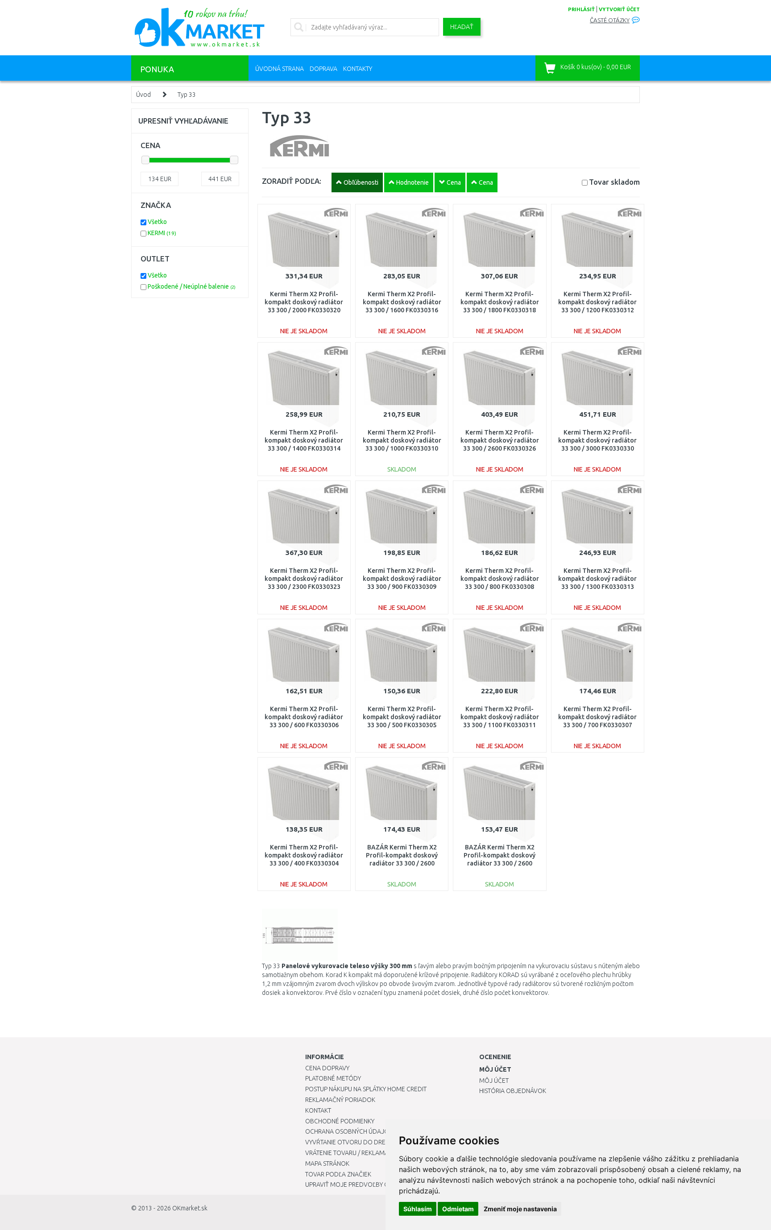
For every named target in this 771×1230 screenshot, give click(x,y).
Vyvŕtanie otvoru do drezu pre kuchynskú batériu (384, 1142)
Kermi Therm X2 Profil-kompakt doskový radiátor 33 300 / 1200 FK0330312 (597, 302)
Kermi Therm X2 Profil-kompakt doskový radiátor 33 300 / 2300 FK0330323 (304, 578)
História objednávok (512, 1090)
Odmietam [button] (458, 1209)
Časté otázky (610, 20)
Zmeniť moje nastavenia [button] (520, 1209)
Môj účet (494, 1080)
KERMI (162, 232)
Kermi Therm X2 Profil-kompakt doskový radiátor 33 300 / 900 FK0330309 (402, 578)
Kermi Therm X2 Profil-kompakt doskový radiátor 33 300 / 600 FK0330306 (304, 717)
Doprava (323, 68)
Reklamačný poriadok (340, 1099)
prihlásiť (581, 9)
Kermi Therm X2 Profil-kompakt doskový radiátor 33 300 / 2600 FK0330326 (499, 440)
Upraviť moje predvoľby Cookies (357, 1184)
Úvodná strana (279, 68)
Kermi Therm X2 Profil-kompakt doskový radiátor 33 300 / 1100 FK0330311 (499, 717)
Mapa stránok (327, 1163)
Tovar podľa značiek (338, 1174)
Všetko (157, 221)
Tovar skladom (614, 182)
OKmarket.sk (189, 1208)
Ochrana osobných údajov (349, 1131)
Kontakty (357, 68)
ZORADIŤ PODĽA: (291, 181)
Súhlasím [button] (417, 1209)
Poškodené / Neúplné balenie (192, 286)
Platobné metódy (333, 1078)
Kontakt (318, 1110)
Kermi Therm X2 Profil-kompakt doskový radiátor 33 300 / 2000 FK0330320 (304, 302)
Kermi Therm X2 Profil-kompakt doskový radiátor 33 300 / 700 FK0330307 (597, 717)
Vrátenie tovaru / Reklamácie (351, 1152)
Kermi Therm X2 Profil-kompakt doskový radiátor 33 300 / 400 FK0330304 (304, 855)
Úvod (143, 94)
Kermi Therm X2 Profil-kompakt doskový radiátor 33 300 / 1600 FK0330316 (402, 302)
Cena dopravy (327, 1068)
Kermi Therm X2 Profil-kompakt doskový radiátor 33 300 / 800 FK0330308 (499, 578)
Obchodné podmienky (339, 1121)
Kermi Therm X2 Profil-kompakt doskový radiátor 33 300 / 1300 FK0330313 (597, 578)
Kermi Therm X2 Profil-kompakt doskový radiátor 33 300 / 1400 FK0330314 (304, 440)
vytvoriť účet (619, 9)
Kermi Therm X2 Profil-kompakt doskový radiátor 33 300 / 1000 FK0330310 (402, 440)
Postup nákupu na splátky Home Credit (366, 1089)
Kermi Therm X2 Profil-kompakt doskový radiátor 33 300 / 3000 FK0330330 (597, 440)
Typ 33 (187, 94)
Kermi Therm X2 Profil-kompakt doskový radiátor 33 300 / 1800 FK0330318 (499, 302)
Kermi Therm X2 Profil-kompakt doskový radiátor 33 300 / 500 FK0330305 (402, 717)
